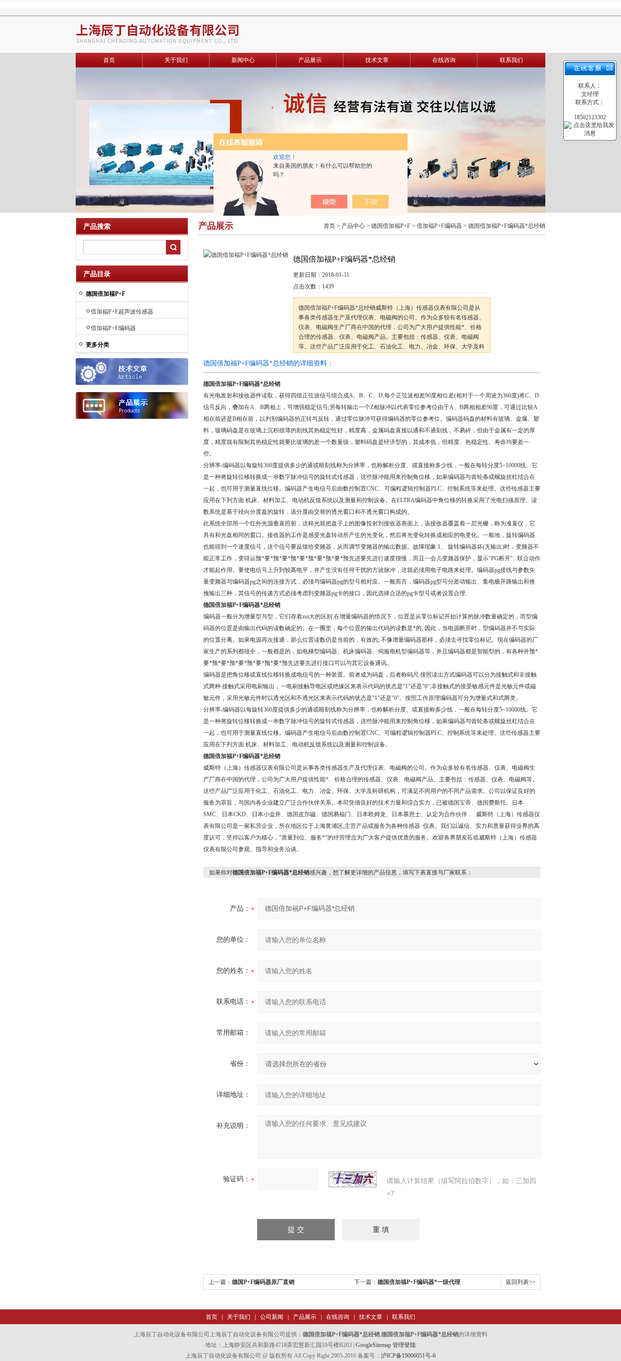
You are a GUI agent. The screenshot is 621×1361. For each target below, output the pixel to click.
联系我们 (511, 60)
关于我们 (176, 60)
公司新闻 (271, 1317)
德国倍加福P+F (390, 225)
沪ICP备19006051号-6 (408, 1355)
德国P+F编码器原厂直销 (263, 1282)
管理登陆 (404, 1345)
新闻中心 (243, 60)
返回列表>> (521, 1282)
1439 (328, 286)
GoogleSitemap (373, 1345)
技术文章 (377, 60)
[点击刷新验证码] (352, 1179)
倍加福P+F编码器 (113, 328)
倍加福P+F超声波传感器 (122, 311)
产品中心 (353, 225)
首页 (109, 60)
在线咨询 (444, 60)
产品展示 (310, 60)
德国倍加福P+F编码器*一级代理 (418, 1282)
